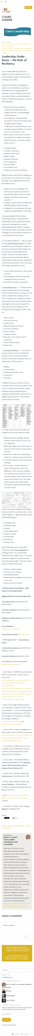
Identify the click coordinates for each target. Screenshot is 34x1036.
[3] (15, 143)
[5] (20, 241)
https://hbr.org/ (23, 634)
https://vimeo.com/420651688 (12, 724)
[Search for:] (32, 2)
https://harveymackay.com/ (11, 664)
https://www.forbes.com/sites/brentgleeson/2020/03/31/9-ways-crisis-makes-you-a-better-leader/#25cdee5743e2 (17, 738)
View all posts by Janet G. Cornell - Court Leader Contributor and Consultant (17, 905)
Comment (26, 937)
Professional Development (10, 50)
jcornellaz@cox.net (7, 977)
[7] (19, 350)
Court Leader (7, 18)
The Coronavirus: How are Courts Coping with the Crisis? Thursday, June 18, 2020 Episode (16, 957)
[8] (17, 517)
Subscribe (6, 1020)
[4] (11, 200)
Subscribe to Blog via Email (11, 1005)
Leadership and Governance (23, 48)
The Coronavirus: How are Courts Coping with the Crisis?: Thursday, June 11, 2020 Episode (18, 949)
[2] (21, 132)
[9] (24, 555)
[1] (16, 115)
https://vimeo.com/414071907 (11, 721)
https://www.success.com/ (11, 629)
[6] (18, 287)
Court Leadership (7, 48)
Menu (29, 7)
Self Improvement (25, 50)
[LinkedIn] (6, 2)
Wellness (5, 53)
